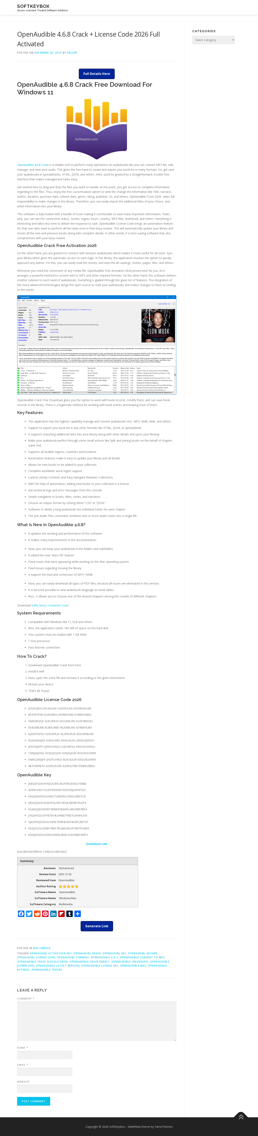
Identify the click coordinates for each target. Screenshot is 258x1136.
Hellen (72, 52)
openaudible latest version (57, 965)
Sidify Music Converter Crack (50, 605)
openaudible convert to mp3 (142, 957)
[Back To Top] (241, 1117)
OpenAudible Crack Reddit (90, 961)
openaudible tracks (46, 969)
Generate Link (96, 926)
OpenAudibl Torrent (73, 957)
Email (22, 1065)
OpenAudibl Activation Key (51, 953)
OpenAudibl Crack (87, 953)
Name (22, 1047)
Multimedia (42, 948)
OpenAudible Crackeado (129, 961)
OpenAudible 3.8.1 (104, 957)
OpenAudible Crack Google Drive (42, 961)
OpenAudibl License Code (36, 957)
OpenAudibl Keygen (142, 953)
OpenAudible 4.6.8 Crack (33, 165)
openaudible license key (99, 965)
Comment (26, 998)
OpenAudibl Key (114, 953)
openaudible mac (133, 965)
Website (23, 1081)
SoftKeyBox (33, 6)
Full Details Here (96, 73)
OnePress (134, 1127)
